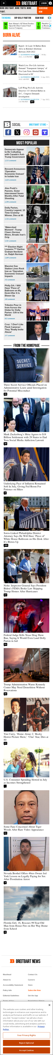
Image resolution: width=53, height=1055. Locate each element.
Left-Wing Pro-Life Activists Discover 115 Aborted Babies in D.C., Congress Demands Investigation (32, 92)
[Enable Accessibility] (50, 3)
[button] (3, 3)
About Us (7, 980)
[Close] (49, 1005)
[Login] (44, 3)
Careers (31, 980)
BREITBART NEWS (28, 961)
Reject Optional (26, 1043)
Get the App (33, 996)
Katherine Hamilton (30, 54)
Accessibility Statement (13, 985)
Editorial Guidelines (11, 996)
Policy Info (7, 990)
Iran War (39, 17)
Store (30, 985)
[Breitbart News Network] (7, 124)
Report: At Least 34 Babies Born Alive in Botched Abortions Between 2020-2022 (32, 48)
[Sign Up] (45, 10)
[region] (26, 1028)
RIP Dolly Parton (22, 17)
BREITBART (29, 3)
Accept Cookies (26, 1050)
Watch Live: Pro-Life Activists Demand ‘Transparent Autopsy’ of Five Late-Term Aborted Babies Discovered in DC (33, 69)
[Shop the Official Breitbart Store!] (38, 124)
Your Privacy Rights (26, 1035)
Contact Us (32, 975)
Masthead (7, 975)
